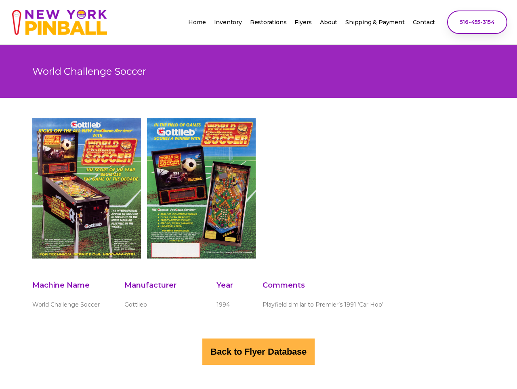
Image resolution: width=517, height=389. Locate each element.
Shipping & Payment (374, 22)
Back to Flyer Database (258, 352)
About (328, 22)
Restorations (268, 22)
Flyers (303, 22)
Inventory (228, 22)
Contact (424, 22)
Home (197, 22)
